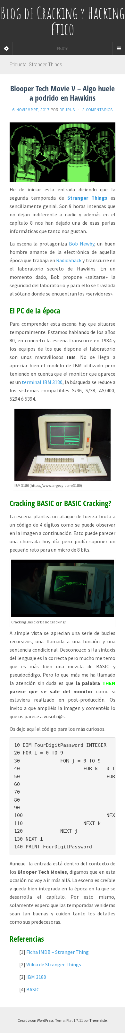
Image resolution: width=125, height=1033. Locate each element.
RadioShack (68, 260)
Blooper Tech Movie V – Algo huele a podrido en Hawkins (62, 93)
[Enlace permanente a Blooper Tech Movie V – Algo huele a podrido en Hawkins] (62, 151)
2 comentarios (97, 109)
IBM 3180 (36, 977)
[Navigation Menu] (118, 48)
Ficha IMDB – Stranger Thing (57, 952)
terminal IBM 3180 (42, 382)
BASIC (32, 989)
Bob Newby (81, 243)
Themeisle (98, 1020)
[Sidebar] (6, 48)
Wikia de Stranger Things (53, 964)
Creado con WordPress (36, 1020)
